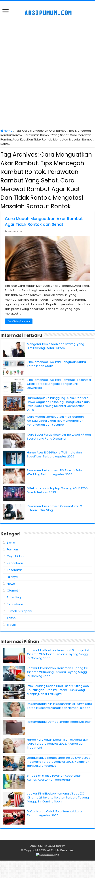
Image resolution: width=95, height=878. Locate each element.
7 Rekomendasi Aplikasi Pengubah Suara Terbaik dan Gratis (56, 364)
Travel (11, 625)
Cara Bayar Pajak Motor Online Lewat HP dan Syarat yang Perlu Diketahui (59, 436)
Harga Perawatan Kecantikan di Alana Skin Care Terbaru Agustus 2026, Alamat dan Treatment (57, 744)
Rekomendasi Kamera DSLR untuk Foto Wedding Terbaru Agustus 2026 (54, 472)
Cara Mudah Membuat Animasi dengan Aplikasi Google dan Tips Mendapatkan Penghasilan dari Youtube (55, 421)
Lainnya (12, 577)
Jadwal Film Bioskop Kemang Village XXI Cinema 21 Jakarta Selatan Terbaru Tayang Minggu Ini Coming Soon (58, 797)
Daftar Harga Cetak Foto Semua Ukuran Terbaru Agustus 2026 (55, 813)
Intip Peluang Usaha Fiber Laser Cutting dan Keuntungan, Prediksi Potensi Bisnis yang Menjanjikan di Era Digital (58, 690)
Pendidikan (15, 604)
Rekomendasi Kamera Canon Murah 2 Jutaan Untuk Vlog (54, 508)
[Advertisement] (47, 76)
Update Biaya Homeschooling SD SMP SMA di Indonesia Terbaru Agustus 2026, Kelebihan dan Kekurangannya (59, 762)
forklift (60, 846)
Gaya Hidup (15, 556)
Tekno (11, 618)
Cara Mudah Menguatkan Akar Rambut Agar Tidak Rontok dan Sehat (44, 221)
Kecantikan (15, 231)
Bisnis (11, 542)
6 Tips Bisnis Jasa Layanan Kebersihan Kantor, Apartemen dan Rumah (54, 778)
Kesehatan (15, 570)
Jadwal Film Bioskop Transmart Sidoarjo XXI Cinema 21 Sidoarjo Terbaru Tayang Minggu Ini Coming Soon (58, 654)
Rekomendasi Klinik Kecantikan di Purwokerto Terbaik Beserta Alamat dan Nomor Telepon (59, 706)
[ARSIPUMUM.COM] (47, 12)
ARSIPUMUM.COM (42, 846)
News (11, 584)
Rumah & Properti (19, 611)
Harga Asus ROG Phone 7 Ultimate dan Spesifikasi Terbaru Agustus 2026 (54, 454)
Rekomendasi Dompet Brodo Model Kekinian (59, 722)
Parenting (14, 597)
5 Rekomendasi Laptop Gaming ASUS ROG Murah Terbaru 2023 (57, 490)
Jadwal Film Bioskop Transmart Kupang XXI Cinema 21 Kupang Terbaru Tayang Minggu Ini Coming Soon (58, 672)
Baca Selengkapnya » (19, 321)
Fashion (12, 549)
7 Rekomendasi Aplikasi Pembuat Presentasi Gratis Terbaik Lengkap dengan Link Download (59, 384)
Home (8, 131)
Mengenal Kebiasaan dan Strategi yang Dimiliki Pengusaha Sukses (55, 346)
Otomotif (13, 590)
